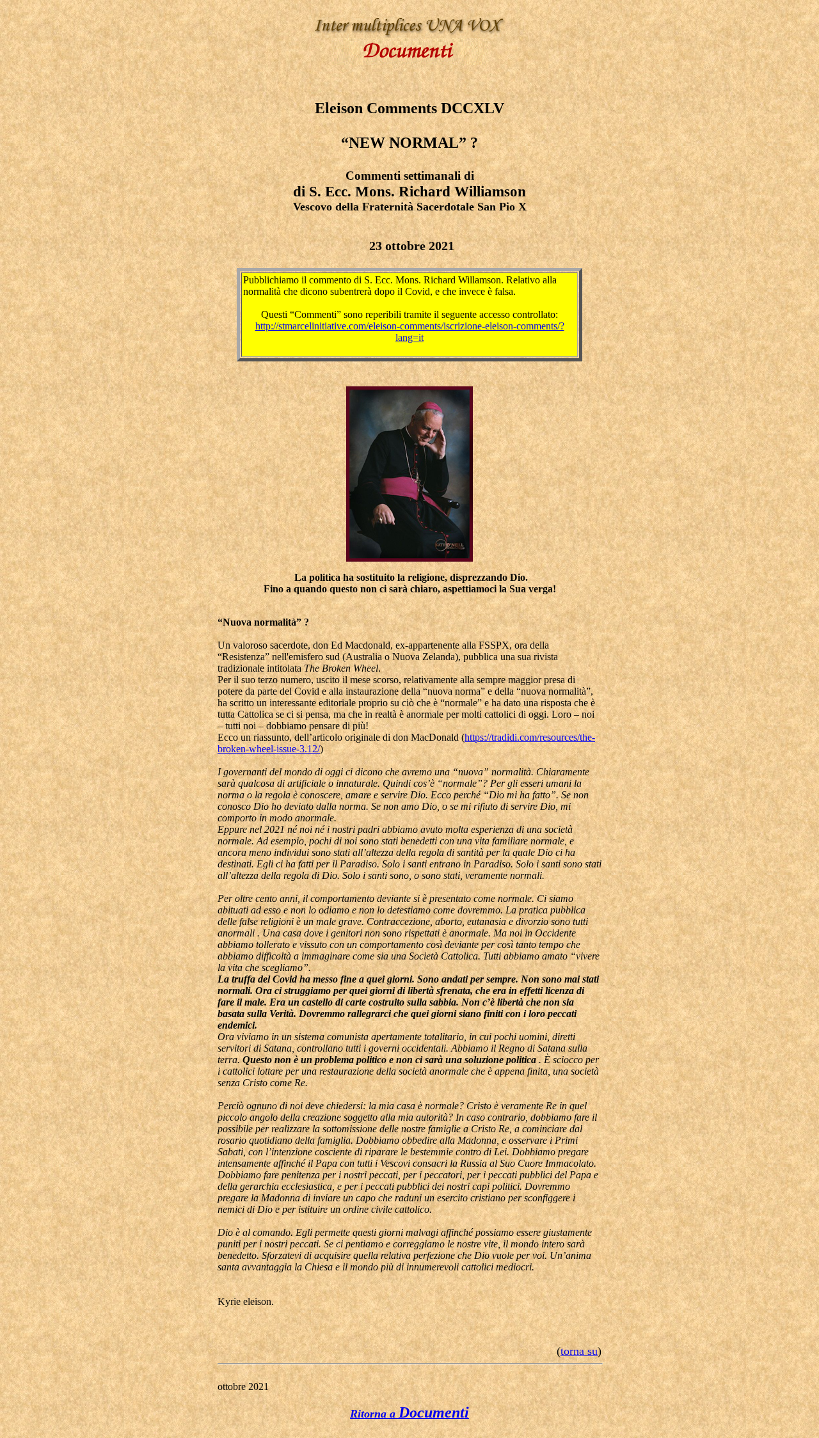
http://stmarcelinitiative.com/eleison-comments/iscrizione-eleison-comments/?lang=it (409, 331)
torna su (579, 1351)
